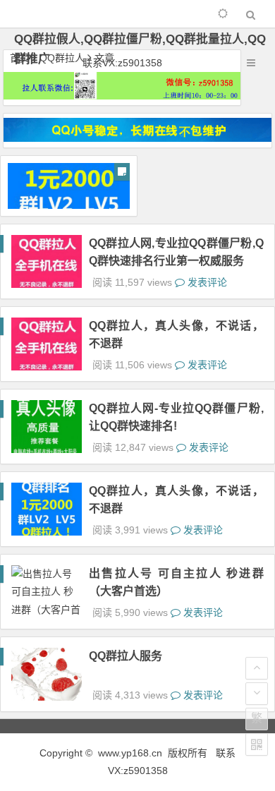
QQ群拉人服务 (125, 656)
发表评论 (206, 282)
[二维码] (256, 744)
